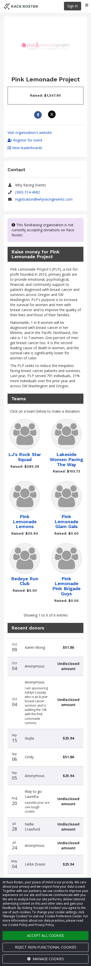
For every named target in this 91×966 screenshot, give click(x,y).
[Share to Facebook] (38, 115)
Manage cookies (48, 958)
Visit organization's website (30, 132)
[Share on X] (52, 114)
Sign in (72, 6)
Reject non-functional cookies (45, 947)
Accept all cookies (45, 935)
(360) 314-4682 (27, 192)
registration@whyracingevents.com (44, 199)
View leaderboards (26, 147)
